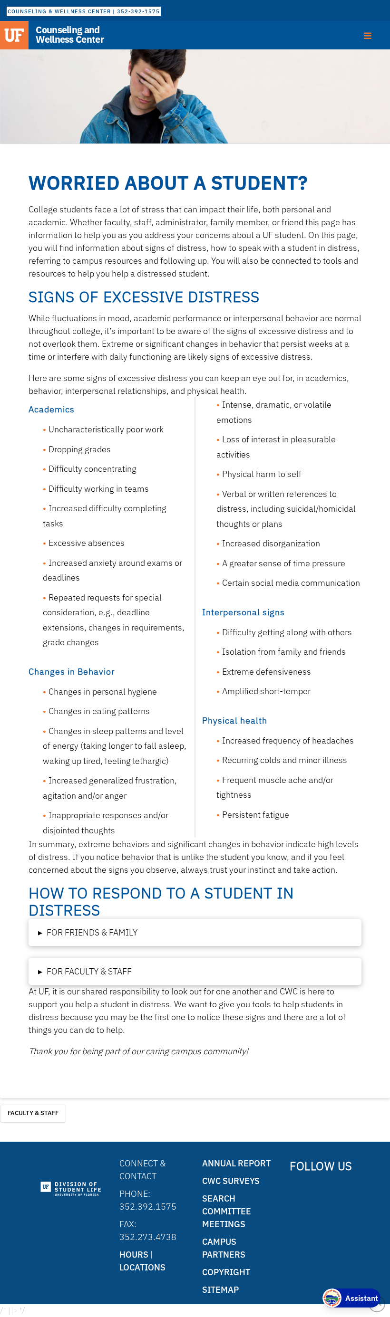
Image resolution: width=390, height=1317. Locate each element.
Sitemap (220, 1289)
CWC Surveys (231, 1180)
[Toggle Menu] (368, 34)
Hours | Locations (142, 1261)
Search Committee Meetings (226, 1211)
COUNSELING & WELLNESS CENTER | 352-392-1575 (84, 11)
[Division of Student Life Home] (71, 1189)
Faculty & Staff (33, 1113)
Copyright (226, 1272)
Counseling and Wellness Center (70, 34)
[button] (195, 932)
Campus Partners (223, 1248)
